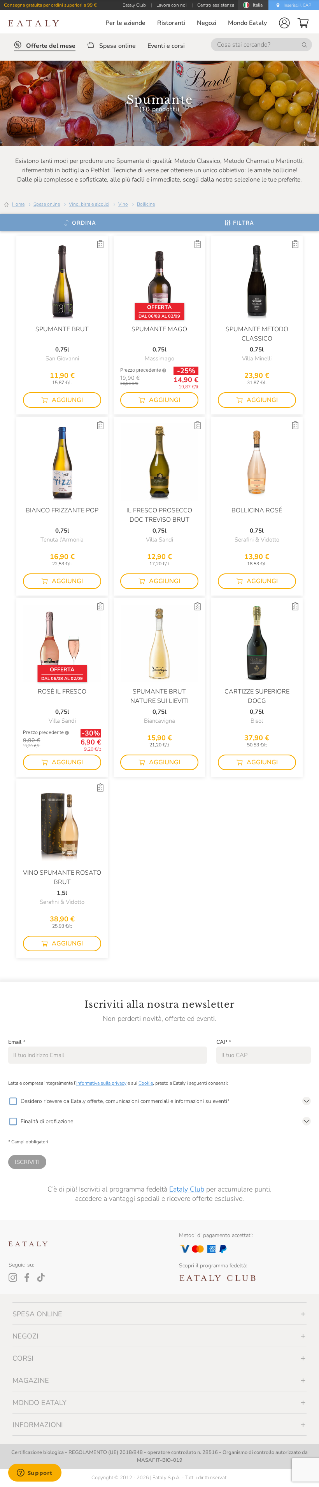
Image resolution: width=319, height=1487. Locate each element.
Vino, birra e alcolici (89, 204)
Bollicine (146, 204)
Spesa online (46, 204)
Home (18, 204)
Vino (123, 204)
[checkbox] (13, 1101)
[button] (284, 22)
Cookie (145, 1083)
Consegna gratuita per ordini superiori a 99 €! (51, 5)
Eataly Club (186, 1189)
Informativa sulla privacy (101, 1083)
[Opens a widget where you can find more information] (34, 1473)
